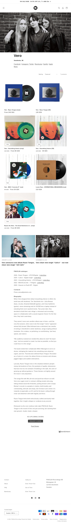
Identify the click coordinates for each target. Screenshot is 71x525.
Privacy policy (44, 519)
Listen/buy (42, 275)
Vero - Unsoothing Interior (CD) (45, 148)
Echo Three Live (30, 491)
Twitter (31, 64)
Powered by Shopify (26, 519)
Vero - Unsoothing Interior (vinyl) (14, 148)
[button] (4, 8)
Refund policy (36, 519)
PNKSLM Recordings (16, 519)
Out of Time (28, 487)
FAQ (5, 487)
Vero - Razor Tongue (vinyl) (12, 110)
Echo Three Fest (30, 483)
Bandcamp (38, 64)
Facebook (17, 64)
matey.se (28, 479)
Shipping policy (63, 519)
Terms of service (54, 519)
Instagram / (25, 64)
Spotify (45, 64)
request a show (35, 421)
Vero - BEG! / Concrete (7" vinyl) (13, 187)
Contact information (62, 521)
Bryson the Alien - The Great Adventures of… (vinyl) (19, 225)
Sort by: (41, 74)
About (6, 483)
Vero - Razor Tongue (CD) (43, 110)
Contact (6, 479)
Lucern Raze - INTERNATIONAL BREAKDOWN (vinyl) (51, 187)
